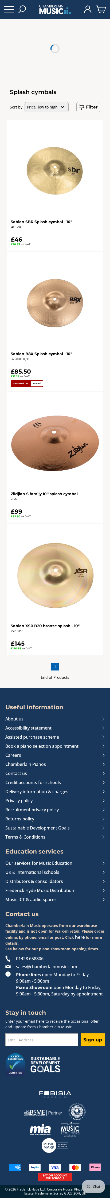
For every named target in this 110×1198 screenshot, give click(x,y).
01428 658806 (30, 958)
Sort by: (16, 107)
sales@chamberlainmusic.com (46, 966)
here (80, 937)
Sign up (92, 1040)
